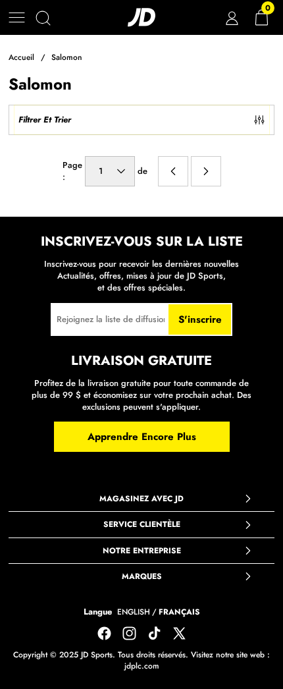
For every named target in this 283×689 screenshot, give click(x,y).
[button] (17, 17)
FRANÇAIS (179, 612)
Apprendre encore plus (142, 436)
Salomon (66, 57)
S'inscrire (200, 319)
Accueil (21, 57)
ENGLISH (133, 612)
